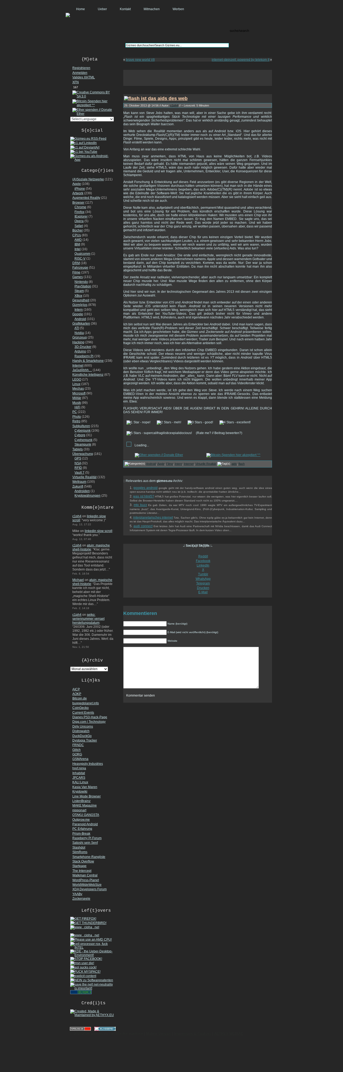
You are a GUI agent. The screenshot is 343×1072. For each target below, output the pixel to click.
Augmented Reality (86, 198)
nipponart (79, 810)
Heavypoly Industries (87, 764)
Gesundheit (80, 300)
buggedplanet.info (85, 703)
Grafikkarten (81, 323)
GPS (77, 458)
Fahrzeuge (80, 267)
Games (77, 277)
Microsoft (78, 393)
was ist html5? (143, 496)
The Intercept (81, 871)
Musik (76, 403)
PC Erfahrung (82, 829)
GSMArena (80, 759)
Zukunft (77, 486)
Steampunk (82, 444)
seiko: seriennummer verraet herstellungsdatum (88, 619)
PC (74, 412)
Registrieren (81, 68)
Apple (76, 184)
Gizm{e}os (79, 305)
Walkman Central (85, 875)
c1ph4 (76, 516)
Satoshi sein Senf (85, 843)
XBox (78, 296)
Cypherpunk (83, 440)
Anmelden (79, 73)
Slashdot (78, 847)
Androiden (82, 491)
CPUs (76, 235)
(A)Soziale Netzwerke (88, 179)
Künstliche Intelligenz (87, 375)
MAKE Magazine (84, 805)
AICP (76, 689)
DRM (76, 263)
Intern (78, 309)
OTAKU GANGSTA (85, 815)
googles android (145, 488)
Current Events (83, 712)
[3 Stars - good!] (200, 422)
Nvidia (79, 333)
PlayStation (82, 286)
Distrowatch (81, 731)
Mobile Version (158, 1034)
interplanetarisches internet (153, 517)
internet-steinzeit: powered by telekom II (240, 60)
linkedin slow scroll (98, 531)
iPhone (79, 189)
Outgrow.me (81, 820)
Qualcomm (82, 254)
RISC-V (79, 258)
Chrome (80, 207)
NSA (77, 463)
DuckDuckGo (82, 736)
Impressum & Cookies (192, 1034)
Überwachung (82, 454)
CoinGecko (80, 708)
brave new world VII (140, 60)
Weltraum (79, 482)
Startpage (79, 866)
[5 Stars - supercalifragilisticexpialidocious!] (159, 433)
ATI (76, 328)
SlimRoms (79, 852)
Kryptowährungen (87, 495)
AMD (78, 240)
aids (234, 463)
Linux (76, 384)
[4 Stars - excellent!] (235, 422)
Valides (83, 77)
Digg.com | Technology (89, 722)
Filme (76, 272)
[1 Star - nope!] (138, 422)
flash (241, 463)
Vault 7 (79, 472)
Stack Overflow (83, 861)
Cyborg (79, 435)
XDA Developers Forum (89, 889)
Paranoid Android (85, 824)
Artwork (77, 193)
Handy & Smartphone (88, 361)
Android (80, 319)
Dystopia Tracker (84, 740)
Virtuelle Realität (84, 477)
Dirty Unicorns (82, 726)
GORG (77, 754)
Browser (78, 202)
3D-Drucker (82, 347)
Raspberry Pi (84, 356)
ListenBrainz (81, 801)
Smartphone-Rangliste (88, 857)
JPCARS (78, 778)
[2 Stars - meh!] (169, 422)
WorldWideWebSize (87, 885)
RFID (78, 468)
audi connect (142, 526)
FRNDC (78, 745)
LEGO (76, 379)
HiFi (77, 407)
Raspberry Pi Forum (87, 838)
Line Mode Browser (86, 796)
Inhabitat (78, 773)
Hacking (78, 342)
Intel (77, 249)
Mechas (78, 388)
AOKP (76, 694)
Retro (76, 421)
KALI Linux (80, 782)
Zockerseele (81, 898)
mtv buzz (140, 505)
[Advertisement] (197, 78)
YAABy (77, 894)
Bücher (77, 230)
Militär (76, 398)
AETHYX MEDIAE (228, 1034)
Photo (76, 417)
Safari (78, 226)
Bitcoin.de (79, 698)
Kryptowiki (79, 791)
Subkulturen (81, 426)
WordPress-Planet (85, 880)
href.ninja (79, 768)
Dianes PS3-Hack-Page (89, 717)
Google (77, 314)
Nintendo (81, 282)
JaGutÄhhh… (82, 370)
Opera (79, 221)
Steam (79, 291)
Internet (77, 365)
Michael (78, 580)
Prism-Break (81, 833)
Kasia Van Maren (84, 787)
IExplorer (81, 216)
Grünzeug (79, 337)
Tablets (77, 449)
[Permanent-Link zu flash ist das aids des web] (155, 98)
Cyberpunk (82, 430)
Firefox (79, 212)
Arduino (80, 351)
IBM (77, 244)
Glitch (76, 750)
